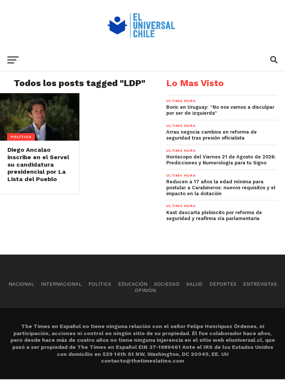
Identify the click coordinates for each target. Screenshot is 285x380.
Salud (194, 284)
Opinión (145, 290)
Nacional (21, 284)
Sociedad (167, 284)
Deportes (222, 284)
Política (99, 284)
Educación (132, 284)
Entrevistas (260, 284)
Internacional (61, 284)
